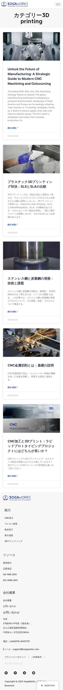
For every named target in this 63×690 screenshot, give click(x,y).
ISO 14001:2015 (10, 580)
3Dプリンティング (13, 541)
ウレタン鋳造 (11, 524)
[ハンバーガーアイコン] (58, 4)
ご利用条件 (36, 657)
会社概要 (7, 600)
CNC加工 (9, 518)
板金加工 (9, 529)
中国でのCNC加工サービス (36, 663)
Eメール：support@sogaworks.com (21, 649)
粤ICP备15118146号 (13, 663)
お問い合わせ (9, 606)
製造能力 (7, 563)
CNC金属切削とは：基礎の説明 (31, 365)
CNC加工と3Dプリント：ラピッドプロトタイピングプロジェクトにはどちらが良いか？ (31, 446)
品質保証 (7, 568)
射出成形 (9, 535)
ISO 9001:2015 (10, 574)
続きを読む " (13, 128)
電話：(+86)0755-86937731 (16, 641)
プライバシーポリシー (15, 657)
